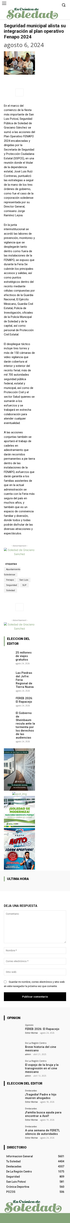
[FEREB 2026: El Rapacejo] (8, 698)
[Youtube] (45, 1219)
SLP (24, 585)
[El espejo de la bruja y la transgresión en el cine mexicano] (13, 1067)
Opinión (29, 1025)
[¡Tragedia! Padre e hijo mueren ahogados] (13, 1096)
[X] (31, 1219)
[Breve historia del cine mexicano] (13, 1049)
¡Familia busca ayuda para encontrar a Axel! (43, 1114)
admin (28, 1054)
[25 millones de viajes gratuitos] (8, 653)
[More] (19, 92)
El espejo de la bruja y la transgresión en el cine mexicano (42, 1068)
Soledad (10, 590)
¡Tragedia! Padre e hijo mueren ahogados (40, 1096)
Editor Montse (31, 1032)
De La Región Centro (35, 1043)
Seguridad (11, 585)
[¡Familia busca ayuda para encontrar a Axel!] (13, 1114)
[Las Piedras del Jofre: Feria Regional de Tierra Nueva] (8, 673)
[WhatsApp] (38, 1219)
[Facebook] (24, 1219)
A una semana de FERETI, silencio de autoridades (42, 1132)
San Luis (23, 580)
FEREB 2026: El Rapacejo (24, 699)
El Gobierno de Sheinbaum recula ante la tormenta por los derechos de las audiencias (25, 725)
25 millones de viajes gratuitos (24, 656)
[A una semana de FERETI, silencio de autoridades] (13, 1132)
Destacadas (31, 1090)
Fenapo (10, 580)
